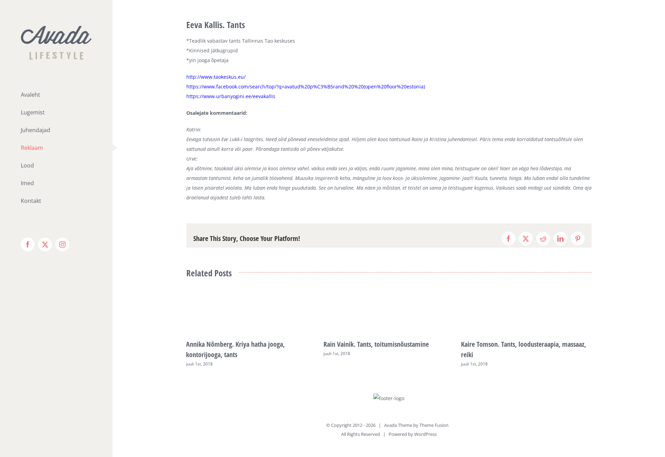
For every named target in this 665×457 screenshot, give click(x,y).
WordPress (425, 434)
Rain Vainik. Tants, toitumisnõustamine (376, 344)
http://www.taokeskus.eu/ (216, 77)
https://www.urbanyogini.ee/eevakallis (230, 96)
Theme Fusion (434, 425)
